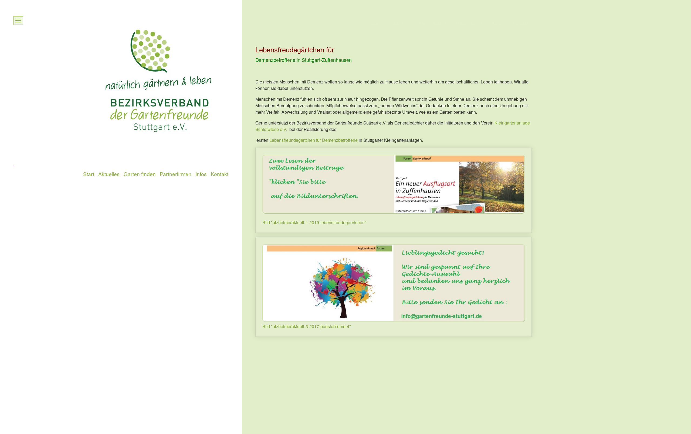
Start (375, 23)
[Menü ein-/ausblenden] (18, 20)
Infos (497, 23)
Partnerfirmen (469, 23)
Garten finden (433, 23)
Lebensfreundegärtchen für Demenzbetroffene (313, 140)
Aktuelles (400, 23)
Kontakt (520, 23)
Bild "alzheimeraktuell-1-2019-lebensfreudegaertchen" (314, 222)
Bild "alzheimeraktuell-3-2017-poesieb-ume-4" (306, 326)
